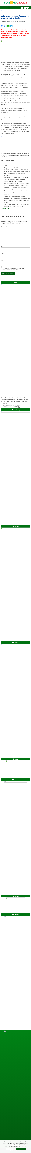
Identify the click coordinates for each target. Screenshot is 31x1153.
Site (2, 260)
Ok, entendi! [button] (21, 1149)
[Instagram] (25, 8)
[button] (9, 7)
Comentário (4, 226)
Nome (3, 246)
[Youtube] (27, 8)
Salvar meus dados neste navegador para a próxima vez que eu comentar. (13, 269)
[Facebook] (22, 8)
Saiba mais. (9, 1149)
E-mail (3, 253)
